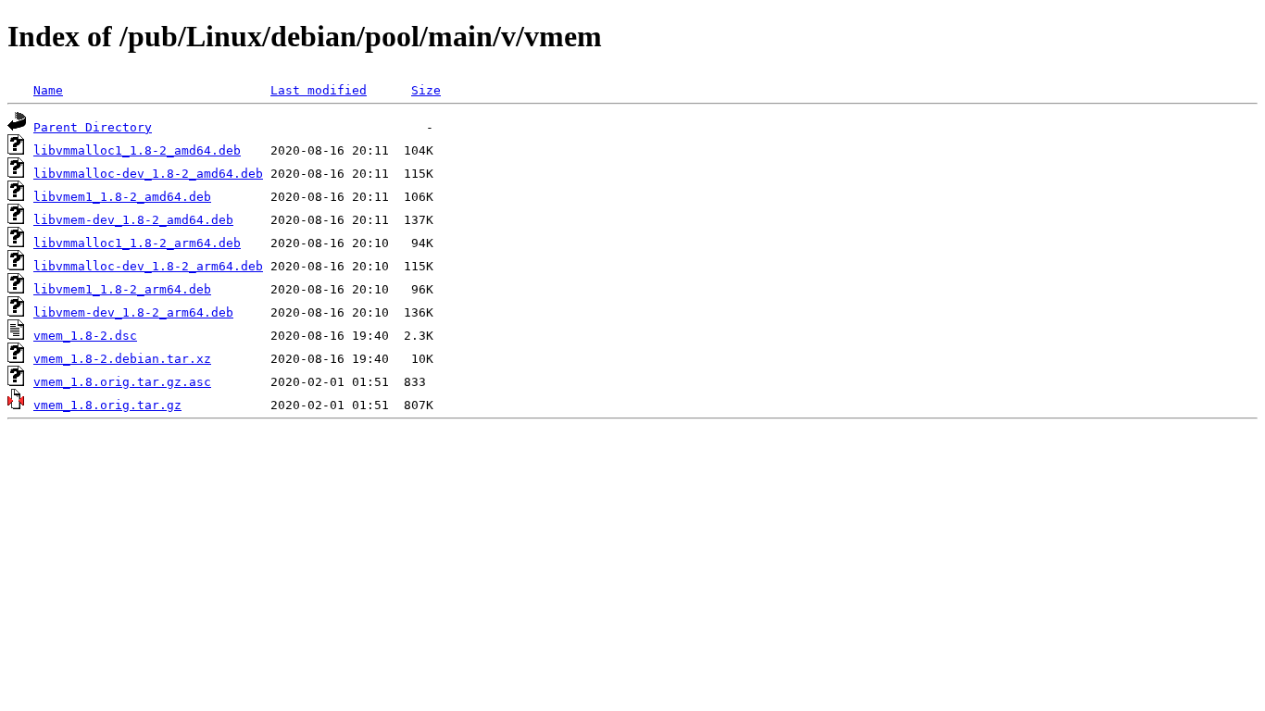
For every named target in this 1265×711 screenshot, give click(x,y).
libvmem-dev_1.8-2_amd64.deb (133, 220)
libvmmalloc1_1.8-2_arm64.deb (137, 243)
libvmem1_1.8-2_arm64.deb (122, 289)
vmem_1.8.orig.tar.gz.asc (122, 382)
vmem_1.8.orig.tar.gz (107, 405)
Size (426, 90)
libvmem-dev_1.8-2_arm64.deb (133, 312)
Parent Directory (92, 127)
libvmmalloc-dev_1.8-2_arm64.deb (148, 266)
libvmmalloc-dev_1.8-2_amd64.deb (148, 174)
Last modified (318, 90)
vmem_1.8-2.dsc (85, 336)
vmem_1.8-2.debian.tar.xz (122, 359)
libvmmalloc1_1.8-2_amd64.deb (137, 150)
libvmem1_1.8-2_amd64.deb (122, 197)
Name (48, 90)
